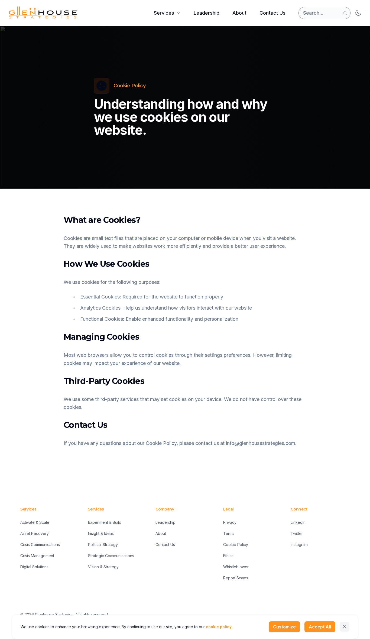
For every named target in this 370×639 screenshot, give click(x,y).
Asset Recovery (34, 533)
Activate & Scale (34, 522)
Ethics (228, 555)
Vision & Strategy (103, 566)
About (239, 13)
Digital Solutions (34, 566)
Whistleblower (236, 566)
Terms (228, 533)
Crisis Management (37, 555)
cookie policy (219, 626)
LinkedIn (298, 522)
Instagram (299, 544)
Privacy (229, 522)
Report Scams (235, 578)
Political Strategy (103, 544)
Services (164, 13)
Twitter (297, 533)
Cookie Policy (235, 544)
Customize (284, 627)
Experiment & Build (104, 522)
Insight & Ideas (101, 533)
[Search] (345, 13)
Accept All (320, 627)
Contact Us (272, 13)
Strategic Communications (111, 555)
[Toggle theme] (358, 13)
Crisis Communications (40, 544)
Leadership (206, 13)
